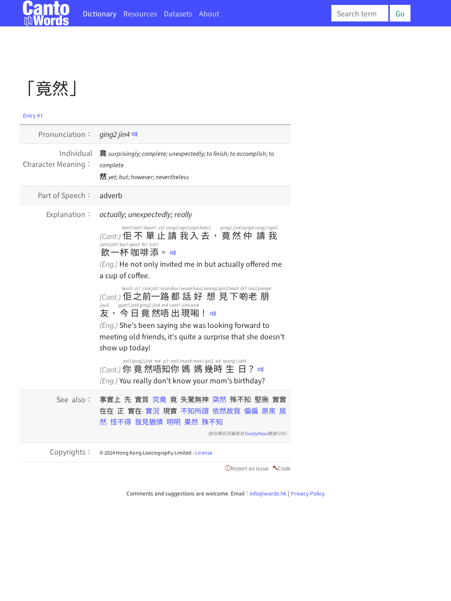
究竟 (161, 399)
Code (284, 468)
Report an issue (249, 468)
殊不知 (212, 421)
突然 (221, 399)
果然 (191, 421)
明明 (173, 421)
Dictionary (99, 13)
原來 (269, 410)
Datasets (178, 13)
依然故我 (226, 410)
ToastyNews (256, 433)
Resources (140, 13)
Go (400, 13)
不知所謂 (195, 410)
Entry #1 (33, 115)
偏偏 (251, 410)
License (203, 452)
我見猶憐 (149, 421)
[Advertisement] (179, 55)
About (209, 13)
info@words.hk (268, 493)
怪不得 (120, 421)
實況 (154, 410)
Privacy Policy (308, 493)
